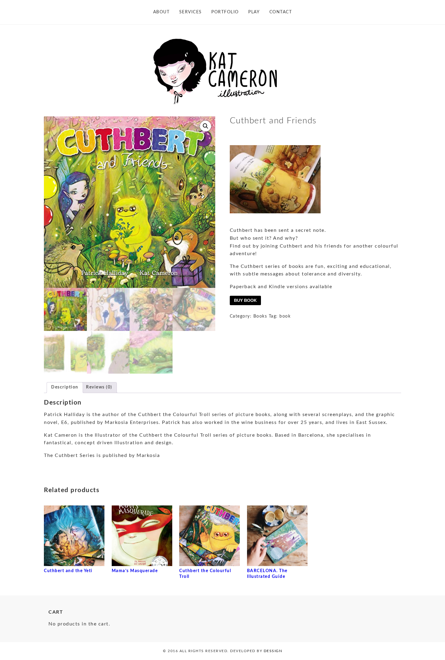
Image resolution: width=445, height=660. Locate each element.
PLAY (254, 12)
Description (64, 387)
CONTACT (280, 12)
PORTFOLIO (225, 12)
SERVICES (190, 12)
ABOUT (161, 12)
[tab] (65, 387)
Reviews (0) (99, 387)
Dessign (273, 651)
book (285, 316)
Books (260, 316)
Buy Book (245, 300)
